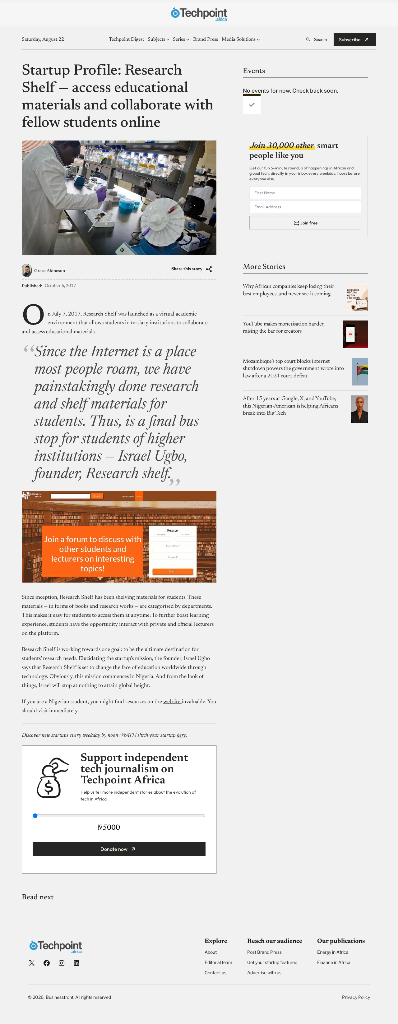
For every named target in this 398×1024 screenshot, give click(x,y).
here (181, 735)
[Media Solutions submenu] (258, 39)
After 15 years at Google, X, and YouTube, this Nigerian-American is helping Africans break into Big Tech (290, 406)
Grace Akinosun (49, 271)
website (172, 702)
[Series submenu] (187, 39)
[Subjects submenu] (167, 39)
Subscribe (350, 39)
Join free (308, 222)
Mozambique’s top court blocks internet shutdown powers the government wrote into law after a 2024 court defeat (293, 369)
